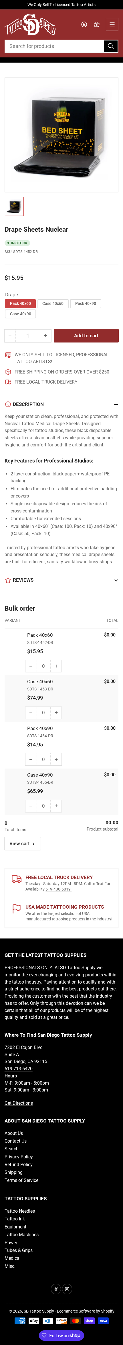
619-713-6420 (19, 1068)
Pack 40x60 (20, 303)
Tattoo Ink (15, 1219)
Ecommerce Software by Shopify (85, 1311)
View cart (19, 843)
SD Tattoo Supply (39, 1311)
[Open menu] (112, 24)
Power (11, 1242)
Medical (13, 1258)
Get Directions (19, 1103)
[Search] (110, 46)
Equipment (15, 1227)
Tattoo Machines (22, 1234)
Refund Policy (19, 1164)
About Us (14, 1133)
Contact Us (16, 1141)
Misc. (10, 1266)
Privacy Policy (19, 1157)
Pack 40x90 (85, 303)
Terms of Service (21, 1180)
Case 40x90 (20, 313)
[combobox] (62, 46)
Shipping (14, 1172)
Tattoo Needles (20, 1211)
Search (12, 1149)
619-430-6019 (58, 889)
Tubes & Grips (19, 1250)
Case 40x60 (53, 303)
